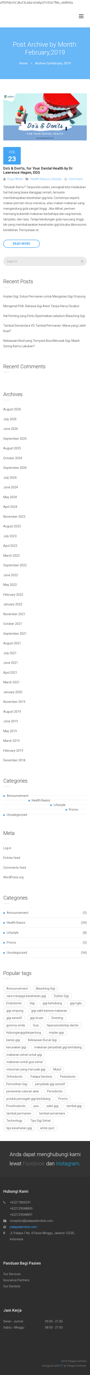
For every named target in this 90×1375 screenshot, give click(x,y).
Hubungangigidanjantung (23, 1032)
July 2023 (10, 536)
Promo (73, 809)
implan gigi (56, 1032)
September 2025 (15, 438)
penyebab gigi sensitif (50, 1084)
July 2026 (10, 419)
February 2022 (13, 594)
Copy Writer (15, 179)
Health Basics (40, 179)
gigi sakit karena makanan (49, 1010)
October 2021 (12, 623)
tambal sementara (52, 1113)
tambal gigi (74, 1106)
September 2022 (15, 565)
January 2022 (12, 604)
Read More (21, 243)
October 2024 (12, 458)
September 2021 (15, 633)
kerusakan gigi (16, 1047)
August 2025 (12, 448)
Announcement (17, 795)
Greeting (57, 1018)
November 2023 (14, 516)
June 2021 (10, 662)
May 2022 (10, 585)
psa (36, 1106)
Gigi (32, 1003)
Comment (76, 179)
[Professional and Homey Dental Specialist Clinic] (14, 16)
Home (23, 63)
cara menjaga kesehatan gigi (26, 996)
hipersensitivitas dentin (63, 1025)
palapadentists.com (23, 1227)
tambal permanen (18, 1113)
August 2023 (12, 526)
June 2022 (10, 575)
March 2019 (11, 740)
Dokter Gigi (61, 996)
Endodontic (14, 1003)
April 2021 (10, 672)
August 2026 (12, 409)
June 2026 (10, 429)
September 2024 (15, 468)
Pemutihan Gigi (16, 1084)
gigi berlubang (52, 1003)
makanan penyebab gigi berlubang (58, 1047)
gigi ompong (14, 1010)
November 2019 (14, 701)
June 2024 (10, 487)
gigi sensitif (14, 1018)
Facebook (34, 1164)
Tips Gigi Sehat (40, 1120)
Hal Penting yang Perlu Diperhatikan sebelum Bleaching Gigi (44, 316)
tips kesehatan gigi (19, 1128)
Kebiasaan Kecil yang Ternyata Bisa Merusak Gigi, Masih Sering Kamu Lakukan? (41, 343)
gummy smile (15, 1025)
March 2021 (11, 682)
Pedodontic (68, 1076)
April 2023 (10, 546)
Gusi (36, 1025)
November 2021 (14, 614)
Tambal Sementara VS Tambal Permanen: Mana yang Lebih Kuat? (44, 328)
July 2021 (10, 653)
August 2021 (12, 643)
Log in (7, 848)
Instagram (67, 1164)
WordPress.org (13, 877)
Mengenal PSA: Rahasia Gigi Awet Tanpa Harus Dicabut (41, 306)
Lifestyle (55, 179)
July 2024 (10, 477)
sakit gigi (53, 1106)
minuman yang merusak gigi (25, 1069)
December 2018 (14, 760)
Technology (14, 1120)
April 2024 (10, 507)
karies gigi (13, 1040)
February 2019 (13, 750)
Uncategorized (17, 815)
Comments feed (14, 867)
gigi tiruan (36, 1018)
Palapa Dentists (41, 1076)
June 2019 (10, 721)
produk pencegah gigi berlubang (28, 1098)
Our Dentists (11, 1286)
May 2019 (10, 731)
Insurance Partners (16, 1280)
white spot (47, 1128)
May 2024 (10, 497)
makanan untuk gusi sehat (24, 1062)
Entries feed (11, 857)
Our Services (12, 1274)
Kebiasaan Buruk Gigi (42, 1040)
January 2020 (12, 692)
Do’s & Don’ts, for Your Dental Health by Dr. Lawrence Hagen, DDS (38, 170)
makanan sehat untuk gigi (24, 1054)
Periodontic (55, 1091)
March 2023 (11, 555)
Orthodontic (14, 1076)
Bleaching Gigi (45, 988)
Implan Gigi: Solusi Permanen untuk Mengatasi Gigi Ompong (44, 296)
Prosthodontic (16, 1106)
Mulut (57, 1069)
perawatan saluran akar (22, 1091)
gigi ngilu (76, 1003)
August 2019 (12, 711)
